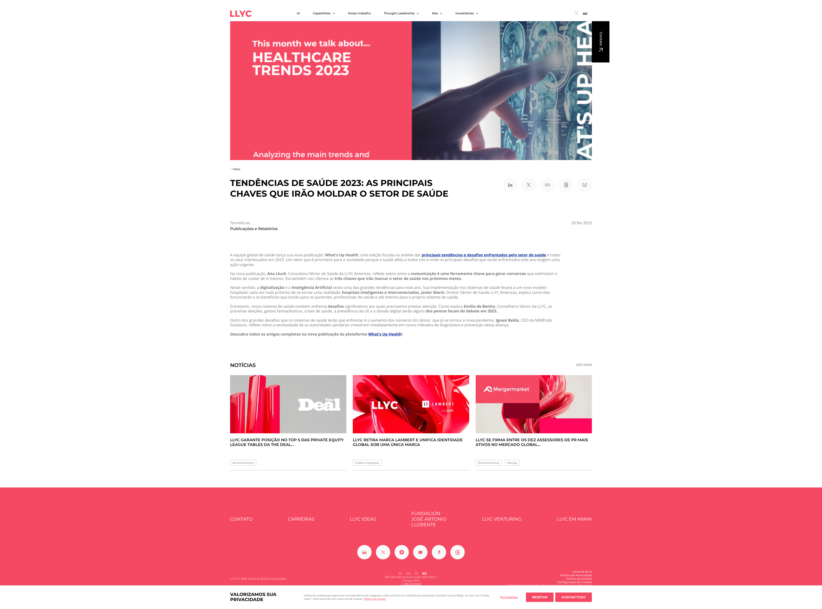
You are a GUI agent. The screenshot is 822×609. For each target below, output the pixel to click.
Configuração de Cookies (574, 582)
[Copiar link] (547, 185)
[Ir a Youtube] (420, 552)
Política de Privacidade (576, 575)
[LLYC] (241, 13)
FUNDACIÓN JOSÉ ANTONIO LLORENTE (428, 519)
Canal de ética (582, 571)
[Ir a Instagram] (402, 552)
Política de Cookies (375, 599)
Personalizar (509, 597)
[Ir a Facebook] (439, 552)
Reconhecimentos (243, 462)
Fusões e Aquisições (367, 462)
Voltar (236, 169)
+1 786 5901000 (411, 584)
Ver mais (584, 365)
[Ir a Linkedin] (364, 552)
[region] (411, 597)
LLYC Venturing (501, 519)
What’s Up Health (385, 334)
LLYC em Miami (574, 519)
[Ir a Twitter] (383, 552)
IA (298, 13)
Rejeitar (539, 597)
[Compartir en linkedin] (510, 185)
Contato (601, 39)
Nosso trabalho (359, 13)
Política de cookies (579, 579)
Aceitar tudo (573, 597)
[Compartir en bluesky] (585, 185)
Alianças (512, 462)
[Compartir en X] (529, 185)
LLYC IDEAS (363, 519)
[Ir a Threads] (457, 552)
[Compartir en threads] (566, 185)
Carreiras (301, 519)
